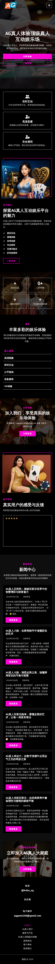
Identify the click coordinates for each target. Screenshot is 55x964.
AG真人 (27, 925)
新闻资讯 (27, 940)
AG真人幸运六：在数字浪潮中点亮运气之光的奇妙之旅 (26, 757)
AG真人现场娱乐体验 (27, 937)
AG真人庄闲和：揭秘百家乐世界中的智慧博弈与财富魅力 (26, 590)
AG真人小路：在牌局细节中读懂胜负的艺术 (26, 632)
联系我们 (27, 948)
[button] (27, 56)
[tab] (27, 351)
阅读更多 (13, 620)
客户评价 (27, 944)
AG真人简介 (27, 929)
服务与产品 (27, 933)
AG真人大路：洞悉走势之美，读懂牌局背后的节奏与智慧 (26, 674)
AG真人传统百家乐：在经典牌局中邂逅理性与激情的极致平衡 (26, 799)
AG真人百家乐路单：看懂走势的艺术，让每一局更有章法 (25, 716)
